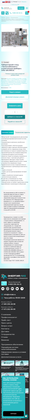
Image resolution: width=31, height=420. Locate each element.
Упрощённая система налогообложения (9, 348)
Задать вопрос (15, 92)
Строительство (14, 17)
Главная (3, 17)
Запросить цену (15, 106)
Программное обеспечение (12, 344)
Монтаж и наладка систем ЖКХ (14, 78)
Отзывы (4, 337)
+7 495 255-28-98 (15, 4)
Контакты (5, 329)
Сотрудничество (8, 334)
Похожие (5, 62)
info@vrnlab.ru (10, 295)
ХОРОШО (13, 413)
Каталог (8, 17)
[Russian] (3, 1)
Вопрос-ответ (6, 326)
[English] (9, 1)
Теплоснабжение (5, 85)
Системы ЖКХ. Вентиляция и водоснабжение (14, 80)
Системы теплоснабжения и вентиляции (11, 82)
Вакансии (5, 340)
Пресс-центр (6, 323)
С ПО (10, 88)
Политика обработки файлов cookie (11, 418)
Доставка (5, 331)
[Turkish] (6, 1)
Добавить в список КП (14, 117)
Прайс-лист (6, 320)
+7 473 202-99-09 (8, 309)
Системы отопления (21, 81)
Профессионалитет (9, 317)
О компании (6, 314)
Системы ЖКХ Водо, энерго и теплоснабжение (12, 19)
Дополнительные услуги (15, 97)
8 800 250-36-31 (17, 13)
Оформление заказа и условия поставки (13, 353)
